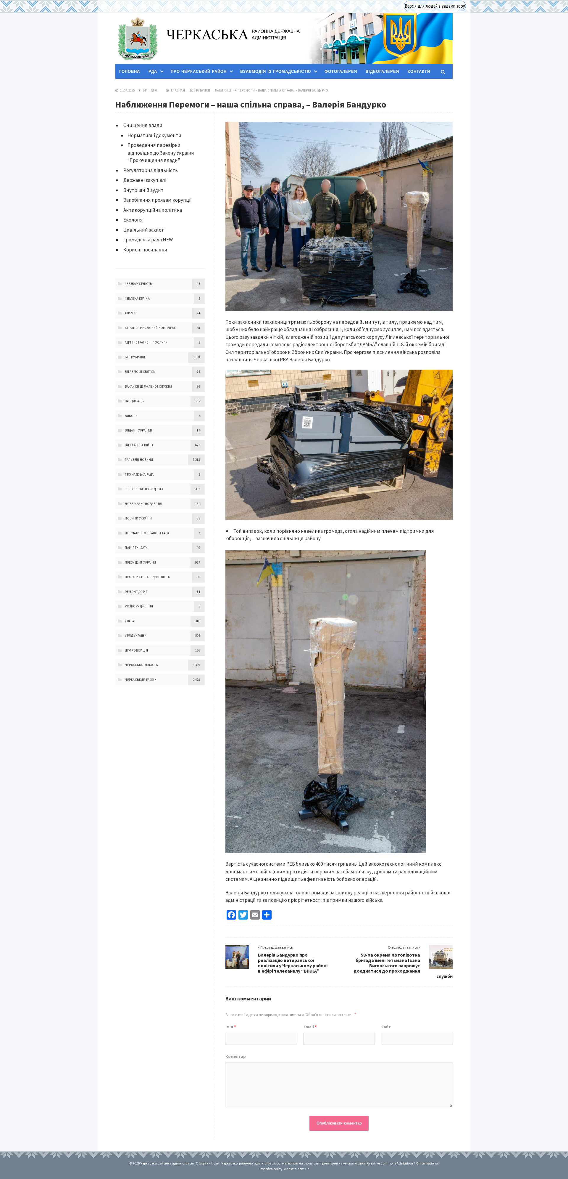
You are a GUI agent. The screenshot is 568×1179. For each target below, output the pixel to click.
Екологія (133, 219)
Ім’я (230, 1026)
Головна (129, 71)
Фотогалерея (341, 71)
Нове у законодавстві (143, 504)
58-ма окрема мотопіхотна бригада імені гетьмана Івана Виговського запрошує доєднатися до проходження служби (403, 965)
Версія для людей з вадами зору (435, 6)
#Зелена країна (137, 298)
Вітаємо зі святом (140, 372)
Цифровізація (136, 650)
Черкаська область (141, 665)
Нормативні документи (154, 135)
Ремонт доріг (136, 592)
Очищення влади (142, 125)
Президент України (140, 562)
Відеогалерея (382, 71)
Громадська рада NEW (148, 239)
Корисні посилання (145, 249)
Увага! (130, 621)
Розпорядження (139, 606)
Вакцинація (135, 401)
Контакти (419, 71)
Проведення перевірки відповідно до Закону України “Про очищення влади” (161, 152)
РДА (153, 71)
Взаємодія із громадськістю (275, 71)
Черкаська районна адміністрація (137, 39)
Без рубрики (200, 90)
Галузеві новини (139, 460)
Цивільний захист (143, 230)
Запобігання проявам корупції (157, 200)
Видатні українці (138, 430)
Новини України (138, 518)
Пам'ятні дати (136, 548)
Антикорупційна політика (152, 210)
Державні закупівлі (144, 180)
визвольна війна (139, 445)
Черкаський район (140, 680)
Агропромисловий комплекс (150, 328)
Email (310, 1026)
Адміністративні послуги (146, 342)
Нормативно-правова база (147, 533)
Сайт (386, 1026)
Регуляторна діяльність (150, 170)
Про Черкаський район (199, 71)
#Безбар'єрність (138, 284)
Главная (178, 90)
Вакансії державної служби (148, 386)
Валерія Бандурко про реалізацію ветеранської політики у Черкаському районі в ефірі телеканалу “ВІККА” (292, 963)
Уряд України (135, 635)
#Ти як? (131, 313)
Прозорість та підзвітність (147, 577)
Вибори (131, 416)
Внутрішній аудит (143, 190)
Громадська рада (139, 474)
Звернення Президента (144, 489)
